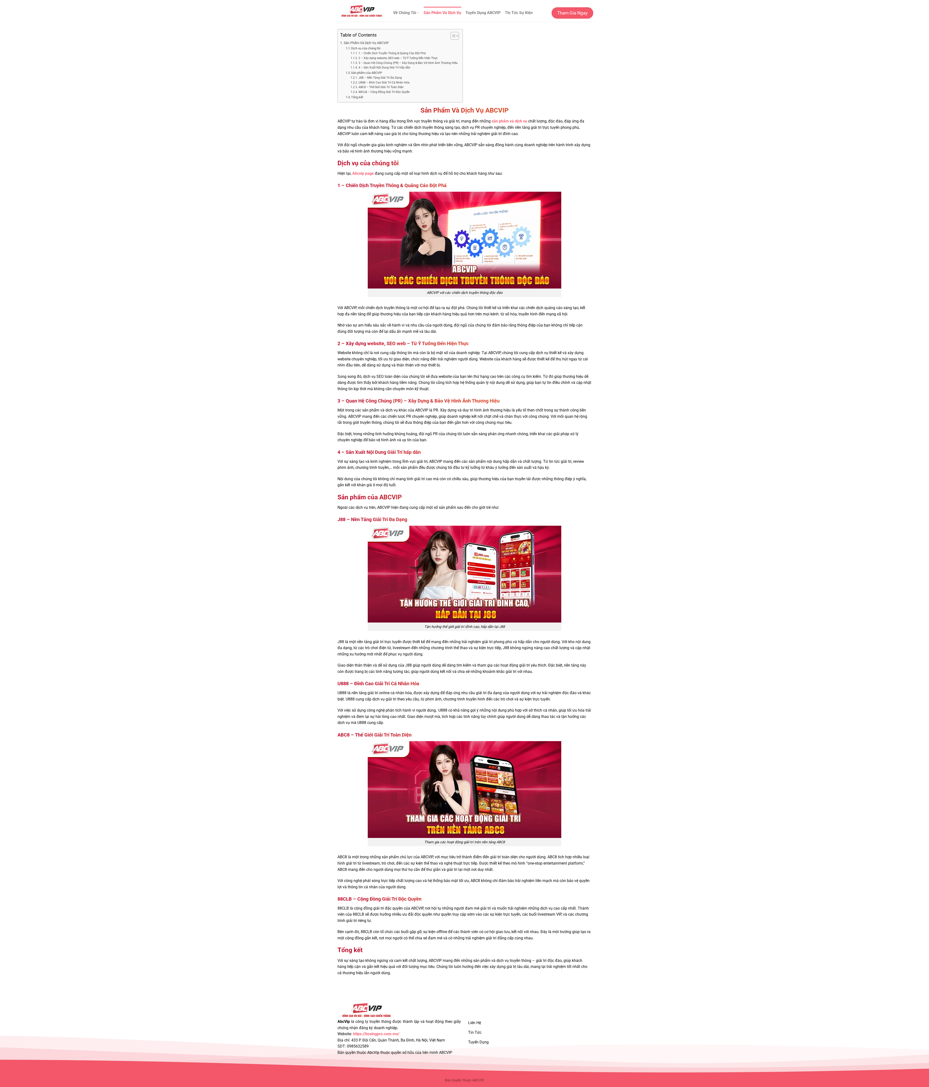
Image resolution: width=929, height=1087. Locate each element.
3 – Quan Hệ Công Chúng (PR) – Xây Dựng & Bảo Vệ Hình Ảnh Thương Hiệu (408, 63)
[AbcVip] (361, 11)
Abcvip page (363, 173)
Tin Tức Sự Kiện (519, 12)
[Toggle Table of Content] (452, 36)
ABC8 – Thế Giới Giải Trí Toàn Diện (381, 87)
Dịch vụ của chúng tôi (365, 48)
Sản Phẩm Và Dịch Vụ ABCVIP (366, 43)
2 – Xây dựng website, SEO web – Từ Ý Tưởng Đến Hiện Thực (398, 58)
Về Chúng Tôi (404, 12)
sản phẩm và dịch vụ (509, 121)
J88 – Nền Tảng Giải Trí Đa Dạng (380, 77)
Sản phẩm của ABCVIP (366, 73)
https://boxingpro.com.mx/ (376, 1034)
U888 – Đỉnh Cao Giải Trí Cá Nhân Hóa (384, 82)
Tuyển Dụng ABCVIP (483, 12)
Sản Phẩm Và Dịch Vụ (442, 12)
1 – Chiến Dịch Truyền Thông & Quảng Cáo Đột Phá (392, 53)
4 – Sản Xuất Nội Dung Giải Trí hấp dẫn (384, 67)
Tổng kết (357, 97)
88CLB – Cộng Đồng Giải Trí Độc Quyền (384, 92)
